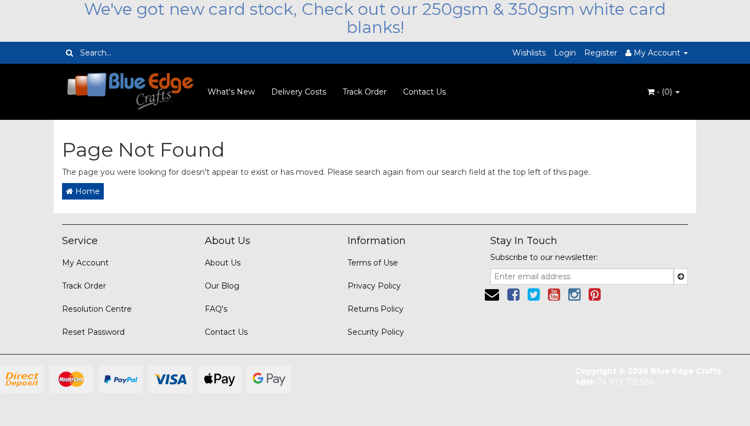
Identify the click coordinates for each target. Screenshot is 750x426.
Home (86, 191)
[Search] (69, 53)
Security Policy (376, 332)
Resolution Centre (97, 309)
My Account (85, 263)
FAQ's (216, 309)
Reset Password (93, 332)
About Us (222, 263)
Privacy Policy (374, 286)
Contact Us (424, 92)
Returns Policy (376, 309)
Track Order (365, 92)
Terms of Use (373, 263)
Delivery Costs (298, 92)
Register (600, 53)
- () (664, 92)
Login (565, 53)
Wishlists (529, 53)
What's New (231, 92)
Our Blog (222, 286)
